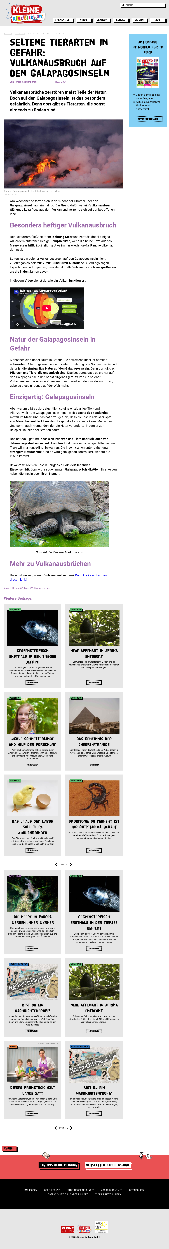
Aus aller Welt (20, 34)
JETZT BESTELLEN (148, 119)
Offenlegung (52, 1190)
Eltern (139, 19)
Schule (120, 19)
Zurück (9, 1148)
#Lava (15, 588)
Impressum (31, 1190)
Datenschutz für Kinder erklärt (68, 1194)
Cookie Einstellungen (108, 1194)
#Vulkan (24, 588)
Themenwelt (63, 19)
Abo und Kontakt (111, 1190)
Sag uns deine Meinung (58, 1165)
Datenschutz (136, 1190)
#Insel (7, 588)
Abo (157, 19)
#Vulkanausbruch (40, 588)
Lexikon (102, 19)
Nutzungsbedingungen (81, 1190)
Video (83, 19)
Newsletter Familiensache (108, 1165)
